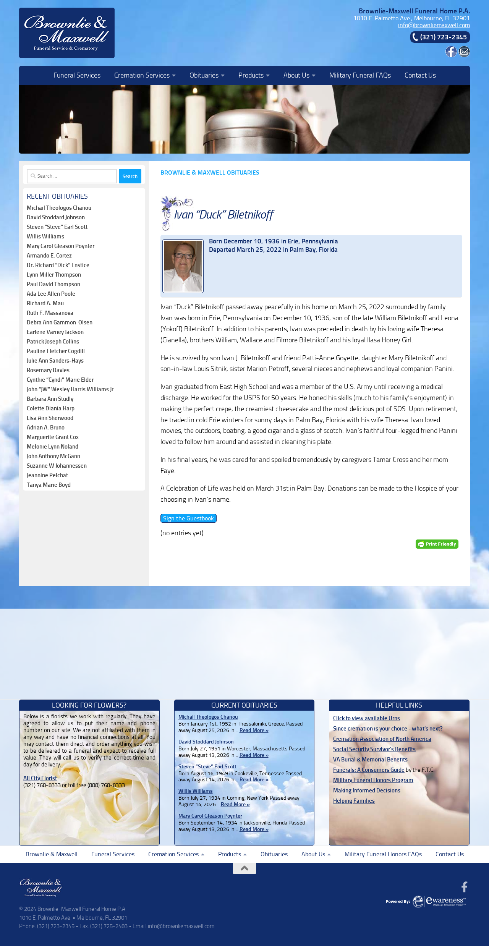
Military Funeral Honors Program (373, 780)
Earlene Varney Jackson (55, 332)
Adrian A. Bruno (46, 427)
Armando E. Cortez (49, 255)
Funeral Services (76, 75)
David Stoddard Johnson (56, 217)
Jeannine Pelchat (47, 475)
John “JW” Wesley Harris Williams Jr (70, 389)
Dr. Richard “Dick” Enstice (58, 265)
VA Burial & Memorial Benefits (370, 759)
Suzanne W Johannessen (57, 465)
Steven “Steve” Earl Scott (57, 227)
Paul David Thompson (53, 284)
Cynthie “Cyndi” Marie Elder (60, 379)
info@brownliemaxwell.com (434, 25)
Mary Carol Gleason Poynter (60, 246)
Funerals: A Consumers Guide (369, 769)
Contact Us (420, 75)
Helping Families (354, 800)
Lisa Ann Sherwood (50, 418)
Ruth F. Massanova (50, 312)
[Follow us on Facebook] (464, 887)
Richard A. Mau (45, 303)
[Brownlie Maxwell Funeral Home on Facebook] (451, 55)
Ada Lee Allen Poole (51, 293)
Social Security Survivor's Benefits (374, 749)
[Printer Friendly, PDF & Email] (437, 544)
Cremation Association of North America (382, 738)
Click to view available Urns (366, 718)
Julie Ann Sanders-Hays (55, 360)
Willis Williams (45, 236)
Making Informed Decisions (366, 790)
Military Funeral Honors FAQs (383, 854)
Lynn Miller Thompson (54, 274)
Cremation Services (142, 75)
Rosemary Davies (48, 370)
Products (251, 75)
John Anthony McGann (53, 456)
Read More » (254, 730)
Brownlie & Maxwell (52, 854)
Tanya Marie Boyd (49, 484)
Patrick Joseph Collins (53, 341)
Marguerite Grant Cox (53, 437)
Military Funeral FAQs (360, 75)
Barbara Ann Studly (50, 398)
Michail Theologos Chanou (59, 207)
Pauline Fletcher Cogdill (56, 351)
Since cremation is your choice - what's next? (388, 728)
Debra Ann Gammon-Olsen (59, 322)
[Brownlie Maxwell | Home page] (67, 33)
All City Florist (40, 778)
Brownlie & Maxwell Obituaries (209, 172)
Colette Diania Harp (50, 408)
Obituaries (204, 75)
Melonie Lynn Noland (52, 446)
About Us (296, 75)
